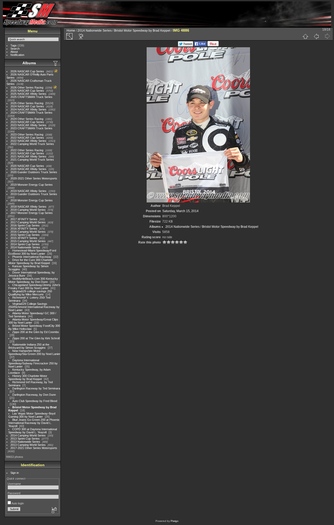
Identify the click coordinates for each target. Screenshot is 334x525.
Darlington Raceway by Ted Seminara (36, 388)
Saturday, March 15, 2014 (180, 211)
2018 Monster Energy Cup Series (31, 200)
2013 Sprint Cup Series (25, 438)
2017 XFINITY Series (23, 219)
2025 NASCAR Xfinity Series (28, 93)
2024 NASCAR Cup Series (27, 106)
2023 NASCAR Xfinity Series (28, 125)
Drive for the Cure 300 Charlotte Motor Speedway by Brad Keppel (30, 261)
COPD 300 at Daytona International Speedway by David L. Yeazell (32, 431)
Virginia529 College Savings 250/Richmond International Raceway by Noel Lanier (33, 307)
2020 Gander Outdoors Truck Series (33, 172)
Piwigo (174, 521)
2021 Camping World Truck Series (32, 159)
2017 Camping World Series (28, 222)
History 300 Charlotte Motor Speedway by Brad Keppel (27, 377)
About (14, 51)
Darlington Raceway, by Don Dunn (34, 394)
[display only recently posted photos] (55, 63)
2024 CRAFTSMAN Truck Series (31, 112)
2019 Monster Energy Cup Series (31, 184)
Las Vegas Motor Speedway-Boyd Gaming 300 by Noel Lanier (31, 415)
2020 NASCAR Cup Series (27, 165)
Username (14, 483)
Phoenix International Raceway (31, 256)
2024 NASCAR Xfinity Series (28, 109)
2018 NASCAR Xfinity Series (28, 206)
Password (14, 493)
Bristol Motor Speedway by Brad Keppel (142, 30)
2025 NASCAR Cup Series (27, 90)
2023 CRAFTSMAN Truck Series (31, 128)
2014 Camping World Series (28, 435)
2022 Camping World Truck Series (32, 143)
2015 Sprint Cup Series (25, 234)
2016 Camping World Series (28, 231)
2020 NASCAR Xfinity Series (28, 169)
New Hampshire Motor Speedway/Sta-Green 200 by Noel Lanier (34, 352)
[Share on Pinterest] (213, 45)
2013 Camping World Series (28, 444)
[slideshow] (81, 36)
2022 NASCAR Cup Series (27, 137)
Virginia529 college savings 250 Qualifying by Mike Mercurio (30, 293)
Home (71, 30)
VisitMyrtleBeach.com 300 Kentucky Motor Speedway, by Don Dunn (33, 280)
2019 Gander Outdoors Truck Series (33, 194)
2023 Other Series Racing (26, 134)
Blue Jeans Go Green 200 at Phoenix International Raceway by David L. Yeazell (33, 423)
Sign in (14, 472)
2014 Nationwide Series (25, 247)
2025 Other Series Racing (26, 103)
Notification (17, 54)
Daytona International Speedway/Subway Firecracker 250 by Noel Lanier (33, 363)
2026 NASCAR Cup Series (27, 71)
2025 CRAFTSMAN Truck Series (31, 96)
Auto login (17, 503)
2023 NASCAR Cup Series (27, 122)
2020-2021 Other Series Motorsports (33, 178)
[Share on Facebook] (200, 45)
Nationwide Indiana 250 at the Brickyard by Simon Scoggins (28, 346)
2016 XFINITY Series (23, 228)
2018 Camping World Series (28, 209)
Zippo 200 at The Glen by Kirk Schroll (35, 338)
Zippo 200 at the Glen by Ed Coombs (35, 332)
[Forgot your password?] (53, 510)
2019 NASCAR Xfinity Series (28, 190)
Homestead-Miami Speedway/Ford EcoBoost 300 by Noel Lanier (32, 252)
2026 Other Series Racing (26, 87)
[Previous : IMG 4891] (316, 36)
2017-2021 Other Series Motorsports (33, 448)
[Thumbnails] (305, 36)
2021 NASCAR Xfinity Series (28, 156)
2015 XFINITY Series (23, 238)
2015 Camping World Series (28, 241)
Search (15, 48)
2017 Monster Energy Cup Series (31, 212)
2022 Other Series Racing (26, 150)
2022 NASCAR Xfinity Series (28, 140)
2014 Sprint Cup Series (25, 244)
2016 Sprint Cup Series (25, 225)
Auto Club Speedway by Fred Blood (34, 400)
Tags (13, 45)
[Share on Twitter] (185, 45)
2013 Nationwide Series (25, 441)
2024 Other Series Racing (26, 118)
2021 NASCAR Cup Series (27, 153)
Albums (29, 63)
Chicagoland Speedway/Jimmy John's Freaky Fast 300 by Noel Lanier (34, 286)
